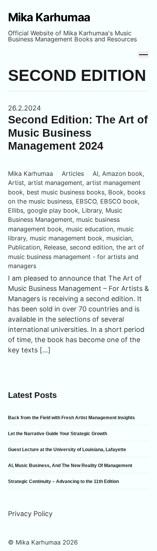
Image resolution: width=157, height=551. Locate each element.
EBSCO (86, 201)
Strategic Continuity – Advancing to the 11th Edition (63, 481)
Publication (24, 247)
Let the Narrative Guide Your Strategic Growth (57, 433)
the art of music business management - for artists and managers (76, 256)
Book (115, 192)
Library (92, 210)
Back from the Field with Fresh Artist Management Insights (71, 417)
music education (89, 229)
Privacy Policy (30, 514)
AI (95, 173)
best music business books (65, 192)
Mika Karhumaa (30, 173)
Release (55, 247)
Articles (73, 173)
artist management (55, 182)
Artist (16, 182)
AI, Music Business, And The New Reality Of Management (70, 465)
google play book (52, 210)
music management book (66, 238)
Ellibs (15, 210)
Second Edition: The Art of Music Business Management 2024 (78, 133)
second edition (91, 247)
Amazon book (122, 173)
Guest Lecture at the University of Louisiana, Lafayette (67, 449)
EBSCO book (119, 201)
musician (118, 238)
